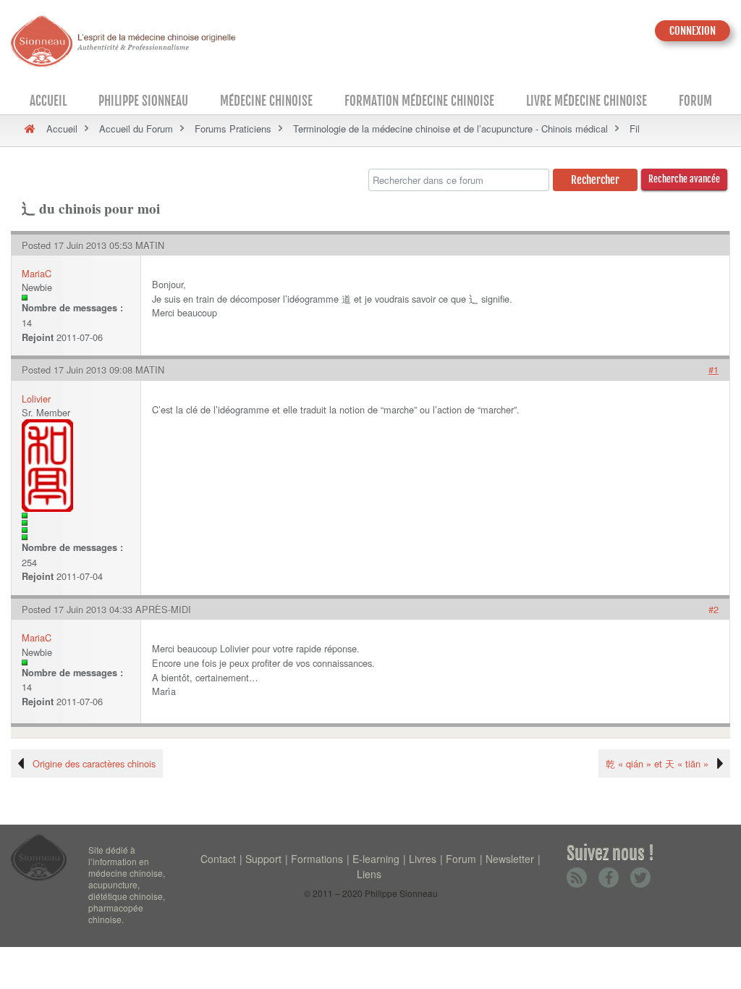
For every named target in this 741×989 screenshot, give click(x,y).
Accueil (48, 101)
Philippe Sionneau (143, 101)
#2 (713, 609)
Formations (317, 858)
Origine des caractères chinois (94, 763)
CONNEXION (692, 31)
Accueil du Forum (136, 128)
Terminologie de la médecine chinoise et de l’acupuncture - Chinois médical (450, 128)
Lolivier (36, 398)
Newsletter (510, 858)
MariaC (36, 273)
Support (263, 858)
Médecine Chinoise (266, 101)
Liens (369, 874)
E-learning (375, 858)
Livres (422, 858)
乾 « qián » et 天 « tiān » (657, 763)
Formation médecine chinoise (419, 101)
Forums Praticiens (233, 128)
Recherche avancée (684, 179)
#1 (713, 369)
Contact (218, 858)
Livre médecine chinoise (586, 101)
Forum (695, 101)
